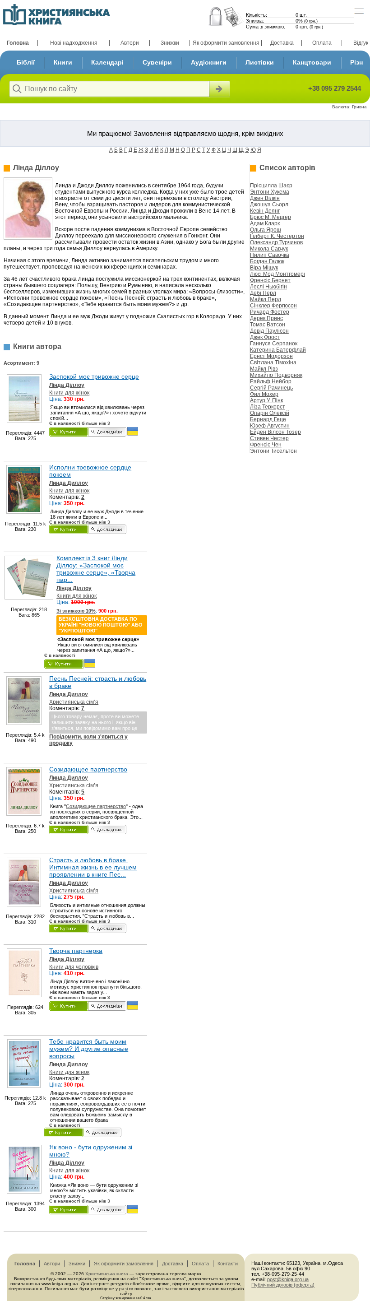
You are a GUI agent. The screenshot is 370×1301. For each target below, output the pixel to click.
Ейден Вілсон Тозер (275, 432)
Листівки (259, 62)
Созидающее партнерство (88, 769)
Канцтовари (312, 62)
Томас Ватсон (267, 324)
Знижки (170, 43)
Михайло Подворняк (276, 375)
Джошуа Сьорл (269, 204)
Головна (18, 43)
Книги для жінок (69, 393)
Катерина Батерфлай (278, 350)
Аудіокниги (209, 62)
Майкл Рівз (264, 369)
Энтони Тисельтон (273, 451)
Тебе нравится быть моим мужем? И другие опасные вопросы (88, 1048)
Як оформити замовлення (226, 43)
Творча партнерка (75, 950)
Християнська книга (106, 1273)
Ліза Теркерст (267, 407)
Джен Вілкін (265, 198)
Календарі (107, 62)
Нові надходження (73, 43)
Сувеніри (157, 62)
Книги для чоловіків (73, 967)
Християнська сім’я (73, 702)
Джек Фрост (265, 337)
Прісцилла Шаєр (271, 185)
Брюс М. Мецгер (270, 217)
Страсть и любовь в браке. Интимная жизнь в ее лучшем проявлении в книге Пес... (93, 867)
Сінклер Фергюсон (273, 305)
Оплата (322, 43)
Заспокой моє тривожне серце (94, 376)
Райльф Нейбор (270, 381)
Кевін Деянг (265, 211)
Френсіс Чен (266, 444)
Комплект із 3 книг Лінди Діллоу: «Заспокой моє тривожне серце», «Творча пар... (95, 568)
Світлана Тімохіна (273, 362)
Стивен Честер (269, 438)
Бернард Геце (268, 419)
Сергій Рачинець (271, 388)
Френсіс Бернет (270, 280)
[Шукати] (219, 89)
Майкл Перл (265, 299)
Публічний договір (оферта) (282, 1284)
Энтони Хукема (269, 192)
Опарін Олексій (269, 413)
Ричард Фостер (269, 312)
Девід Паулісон (269, 331)
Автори (129, 43)
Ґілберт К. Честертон (277, 236)
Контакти (227, 1263)
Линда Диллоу (68, 483)
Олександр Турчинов (276, 242)
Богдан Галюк (267, 261)
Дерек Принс (266, 318)
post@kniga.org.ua (288, 1279)
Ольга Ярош (265, 230)
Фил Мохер (264, 394)
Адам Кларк (265, 223)
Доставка (282, 43)
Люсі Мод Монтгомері (277, 274)
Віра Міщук (264, 268)
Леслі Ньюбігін (268, 286)
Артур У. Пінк (266, 400)
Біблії (26, 62)
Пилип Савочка (269, 255)
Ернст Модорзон (271, 356)
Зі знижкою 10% (76, 610)
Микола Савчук (269, 249)
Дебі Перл (263, 293)
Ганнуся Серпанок (273, 343)
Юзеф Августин (270, 426)
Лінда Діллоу (66, 385)
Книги (63, 62)
